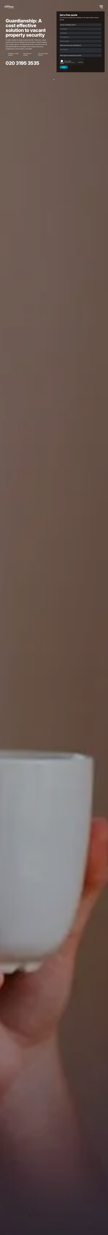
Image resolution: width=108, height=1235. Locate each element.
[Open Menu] (101, 6)
